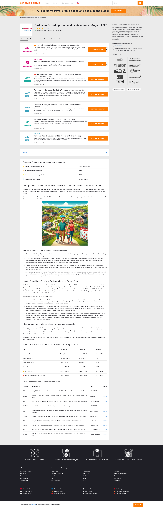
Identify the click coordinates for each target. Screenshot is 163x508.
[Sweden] (52, 489)
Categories (56, 3)
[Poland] (21, 494)
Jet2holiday (55, 471)
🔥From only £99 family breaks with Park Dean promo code (56, 45)
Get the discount (98, 79)
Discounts (47, 39)
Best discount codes (68, 3)
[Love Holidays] (119, 59)
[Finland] (21, 491)
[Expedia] (135, 82)
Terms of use (24, 480)
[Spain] (114, 489)
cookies (33, 504)
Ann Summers (56, 475)
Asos (84, 480)
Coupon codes (35, 39)
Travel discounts (119, 89)
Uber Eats (86, 473)
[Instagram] (78, 3)
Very (53, 478)
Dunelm (116, 475)
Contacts (23, 473)
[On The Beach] (119, 71)
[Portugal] (114, 491)
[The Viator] (119, 65)
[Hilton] (119, 82)
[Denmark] (21, 489)
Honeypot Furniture (57, 473)
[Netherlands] (83, 494)
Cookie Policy (24, 475)
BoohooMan (117, 478)
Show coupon (97, 49)
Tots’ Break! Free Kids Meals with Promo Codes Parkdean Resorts (59, 62)
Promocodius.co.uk (26, 471)
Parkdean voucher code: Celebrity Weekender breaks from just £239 (59, 90)
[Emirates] (119, 76)
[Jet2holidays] (135, 65)
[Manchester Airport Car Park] (135, 71)
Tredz (84, 478)
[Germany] (52, 494)
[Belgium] (52, 491)
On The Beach (56, 480)
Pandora (85, 475)
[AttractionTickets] (135, 59)
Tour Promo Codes (133, 89)
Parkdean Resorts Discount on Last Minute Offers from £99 (56, 119)
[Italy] (83, 491)
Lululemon (117, 480)
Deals (56, 39)
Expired (105, 391)
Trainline (116, 471)
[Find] (140, 3)
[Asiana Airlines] (135, 76)
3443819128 (118, 46)
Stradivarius (86, 471)
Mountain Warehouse (120, 473)
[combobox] (125, 3)
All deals (23, 39)
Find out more (119, 11)
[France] (83, 489)
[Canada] (114, 494)
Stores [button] (47, 3)
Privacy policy (24, 478)
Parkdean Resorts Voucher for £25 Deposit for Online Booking (57, 136)
